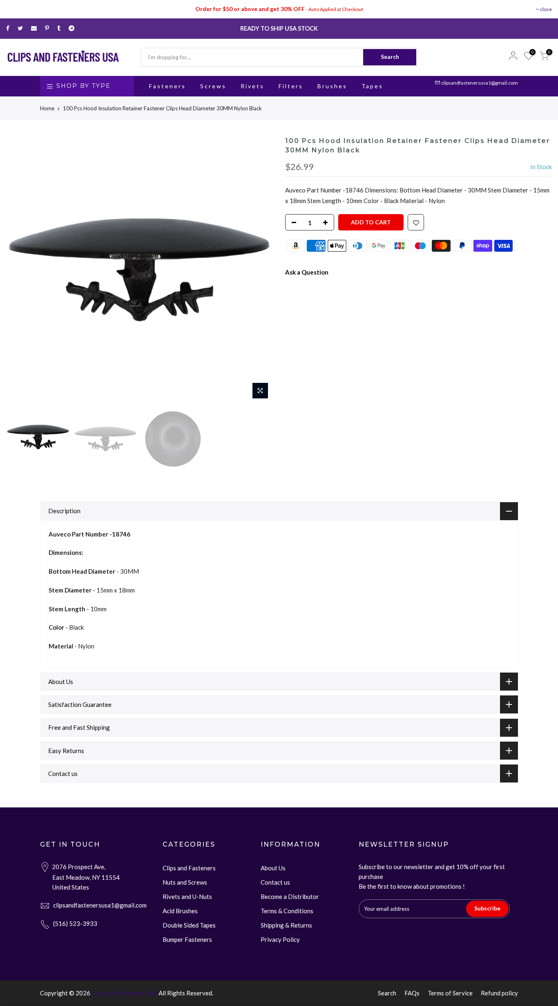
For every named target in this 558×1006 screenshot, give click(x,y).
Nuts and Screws (185, 882)
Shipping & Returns (286, 925)
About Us (273, 868)
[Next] (258, 269)
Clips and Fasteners (189, 868)
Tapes (372, 86)
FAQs (412, 993)
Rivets (252, 86)
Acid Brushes (180, 910)
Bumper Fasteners (187, 939)
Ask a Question (306, 272)
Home (47, 108)
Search (390, 56)
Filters (291, 86)
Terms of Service (450, 993)
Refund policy (499, 993)
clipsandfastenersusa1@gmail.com (479, 83)
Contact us (275, 882)
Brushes (332, 86)
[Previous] (20, 269)
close (546, 9)
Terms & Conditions (287, 910)
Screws (213, 86)
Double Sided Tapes (189, 925)
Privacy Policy (280, 939)
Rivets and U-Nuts (187, 896)
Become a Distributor (290, 896)
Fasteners (167, 86)
